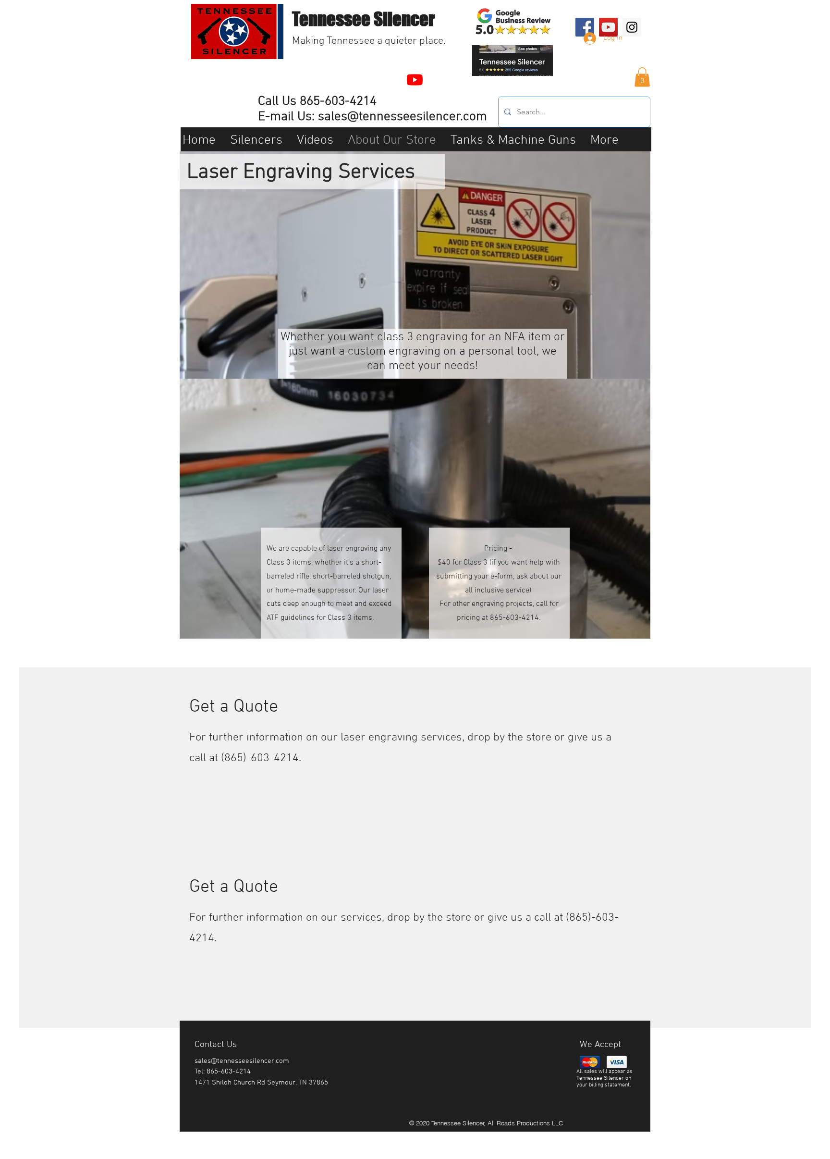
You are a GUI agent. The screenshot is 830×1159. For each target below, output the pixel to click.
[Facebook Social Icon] (584, 27)
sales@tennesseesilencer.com (402, 116)
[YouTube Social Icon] (608, 27)
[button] (642, 77)
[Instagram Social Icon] (631, 27)
